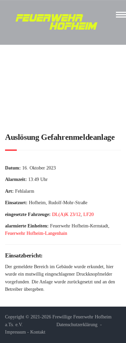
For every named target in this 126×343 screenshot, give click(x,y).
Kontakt (37, 332)
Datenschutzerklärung (76, 324)
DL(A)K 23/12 (66, 214)
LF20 (88, 214)
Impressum (15, 332)
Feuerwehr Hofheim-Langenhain (36, 233)
